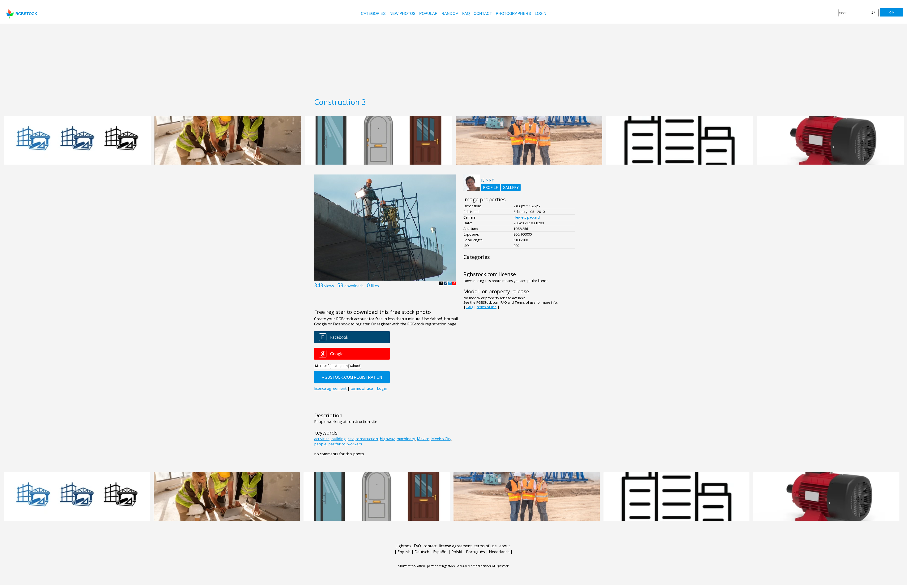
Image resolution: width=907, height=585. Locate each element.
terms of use (486, 307)
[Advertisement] (453, 59)
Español (440, 551)
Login (540, 14)
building (338, 438)
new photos (402, 14)
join (891, 12)
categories (373, 14)
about (504, 545)
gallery (511, 187)
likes (375, 285)
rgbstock (26, 14)
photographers (513, 14)
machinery (406, 438)
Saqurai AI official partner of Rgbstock (482, 566)
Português (475, 551)
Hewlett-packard (526, 217)
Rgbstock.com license (489, 274)
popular (428, 14)
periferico (337, 444)
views (329, 285)
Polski (456, 551)
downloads (354, 285)
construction (366, 438)
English (404, 551)
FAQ (466, 14)
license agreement (455, 545)
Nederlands (499, 551)
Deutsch (422, 551)
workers (354, 444)
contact (483, 14)
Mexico (423, 438)
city (351, 438)
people (320, 444)
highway (387, 438)
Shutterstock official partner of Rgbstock (426, 566)
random (449, 14)
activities (321, 438)
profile (490, 187)
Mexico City (441, 438)
